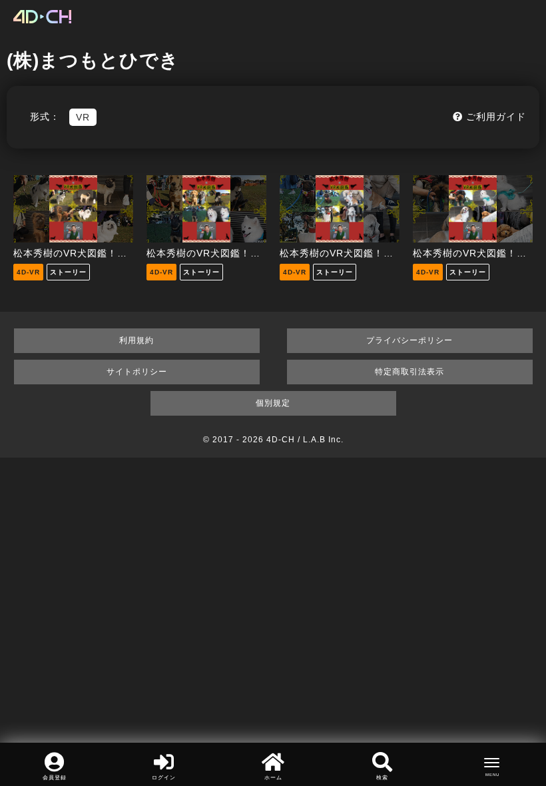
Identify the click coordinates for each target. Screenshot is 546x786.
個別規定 (273, 403)
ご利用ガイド (494, 116)
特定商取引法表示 (409, 371)
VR (83, 117)
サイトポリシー (137, 371)
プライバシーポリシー (409, 340)
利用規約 (136, 340)
